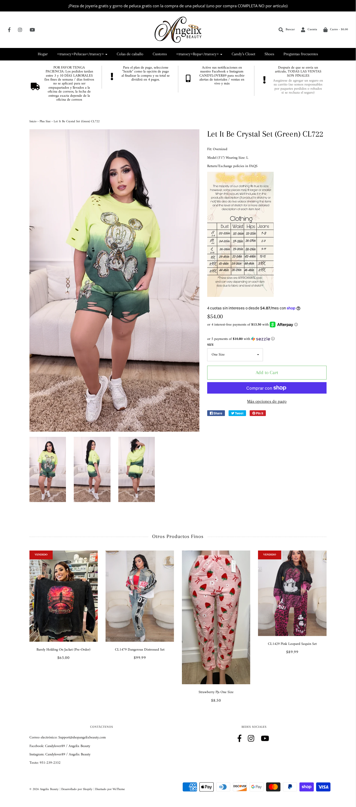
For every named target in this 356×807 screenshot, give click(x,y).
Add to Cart (267, 372)
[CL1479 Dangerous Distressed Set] (140, 596)
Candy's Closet (243, 54)
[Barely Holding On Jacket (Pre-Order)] (63, 596)
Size (210, 345)
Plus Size (45, 121)
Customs (160, 54)
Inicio (32, 121)
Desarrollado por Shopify (77, 789)
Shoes (269, 54)
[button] (267, 339)
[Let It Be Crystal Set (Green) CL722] (47, 469)
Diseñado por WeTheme (110, 789)
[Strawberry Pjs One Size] (216, 617)
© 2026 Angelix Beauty (44, 789)
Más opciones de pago (266, 401)
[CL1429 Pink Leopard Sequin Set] (292, 593)
